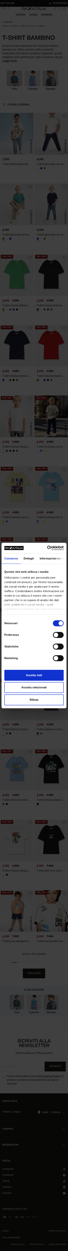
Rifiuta (34, 699)
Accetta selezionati (34, 687)
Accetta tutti (34, 675)
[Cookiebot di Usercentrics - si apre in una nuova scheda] (48, 548)
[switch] (58, 635)
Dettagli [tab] (29, 558)
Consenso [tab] (11, 558)
